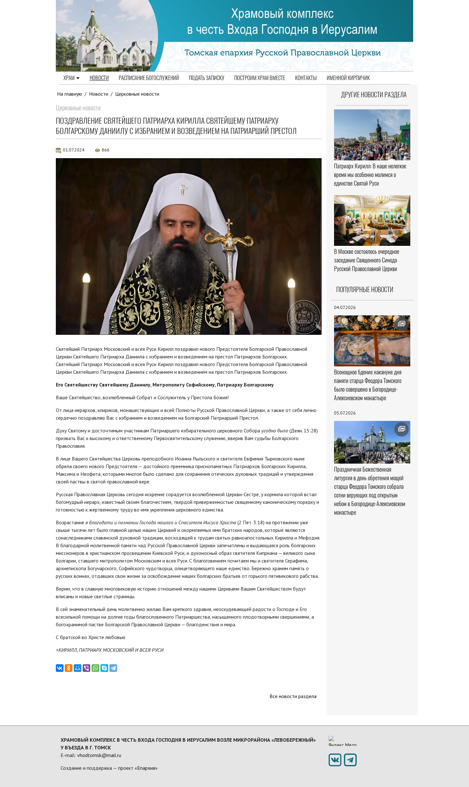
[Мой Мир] (77, 668)
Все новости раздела (293, 696)
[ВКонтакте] (59, 668)
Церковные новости (137, 94)
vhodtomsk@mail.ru (99, 755)
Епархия (146, 768)
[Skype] (104, 668)
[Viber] (86, 668)
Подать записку (206, 78)
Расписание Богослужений (149, 78)
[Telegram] (113, 668)
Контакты (306, 78)
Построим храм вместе (259, 78)
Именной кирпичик (348, 78)
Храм (69, 78)
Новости (99, 78)
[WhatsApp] (95, 668)
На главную (69, 94)
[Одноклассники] (68, 668)
